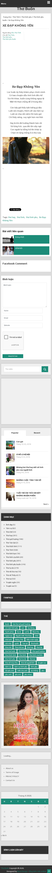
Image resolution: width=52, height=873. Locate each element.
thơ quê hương (38, 651)
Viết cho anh (22, 670)
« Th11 (4, 835)
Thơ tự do (10, 568)
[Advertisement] (26, 62)
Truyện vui (10, 586)
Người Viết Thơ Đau (24, 636)
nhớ (36, 636)
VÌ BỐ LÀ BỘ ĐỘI (23, 454)
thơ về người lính (28, 663)
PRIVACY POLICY (12, 776)
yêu (42, 670)
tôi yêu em (9, 670)
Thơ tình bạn (11, 553)
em (22, 628)
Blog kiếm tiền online (37, 871)
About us (9, 768)
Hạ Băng (31, 628)
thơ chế (8, 647)
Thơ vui (9, 579)
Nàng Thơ (19, 639)
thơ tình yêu (31, 217)
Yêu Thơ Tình (16, 33)
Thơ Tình (16, 17)
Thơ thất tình (11, 546)
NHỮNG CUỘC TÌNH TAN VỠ (28, 480)
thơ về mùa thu (11, 663)
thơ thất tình (10, 655)
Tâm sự (9, 528)
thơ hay (11, 217)
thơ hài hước (10, 651)
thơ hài (39, 647)
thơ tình (20, 217)
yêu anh (8, 674)
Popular (15, 433)
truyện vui (42, 663)
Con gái (19, 442)
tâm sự (8, 667)
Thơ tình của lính (12, 557)
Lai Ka (27, 632)
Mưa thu (36, 632)
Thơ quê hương (12, 539)
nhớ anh (8, 639)
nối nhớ (8, 643)
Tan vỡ (25, 643)
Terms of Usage (12, 772)
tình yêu (34, 667)
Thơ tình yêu (26, 17)
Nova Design (22, 871)
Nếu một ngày (32, 639)
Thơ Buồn (26, 8)
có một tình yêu (11, 628)
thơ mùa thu (24, 651)
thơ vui (32, 659)
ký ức (19, 632)
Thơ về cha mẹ (11, 571)
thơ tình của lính (36, 655)
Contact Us (10, 780)
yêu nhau (28, 674)
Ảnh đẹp (9, 525)
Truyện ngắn (11, 582)
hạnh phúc (9, 632)
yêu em (18, 674)
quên (17, 643)
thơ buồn (35, 643)
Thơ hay (9, 535)
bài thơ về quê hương (21, 624)
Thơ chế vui (19, 647)
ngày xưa (8, 636)
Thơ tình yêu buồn (9, 39)
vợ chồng (34, 670)
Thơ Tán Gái (10, 543)
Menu (3, 4)
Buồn (7, 624)
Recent (37, 433)
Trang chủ (7, 17)
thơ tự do (22, 659)
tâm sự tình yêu (20, 667)
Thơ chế (9, 532)
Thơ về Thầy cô (12, 575)
